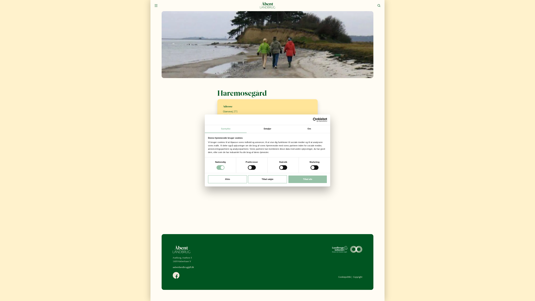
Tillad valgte (267, 179)
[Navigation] (156, 5)
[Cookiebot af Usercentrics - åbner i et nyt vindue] (315, 120)
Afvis (227, 179)
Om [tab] (309, 129)
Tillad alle (307, 179)
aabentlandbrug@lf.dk (183, 267)
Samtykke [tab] (226, 129)
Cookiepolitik (344, 277)
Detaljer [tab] (267, 129)
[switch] (252, 167)
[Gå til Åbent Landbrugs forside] (267, 5)
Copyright (357, 277)
